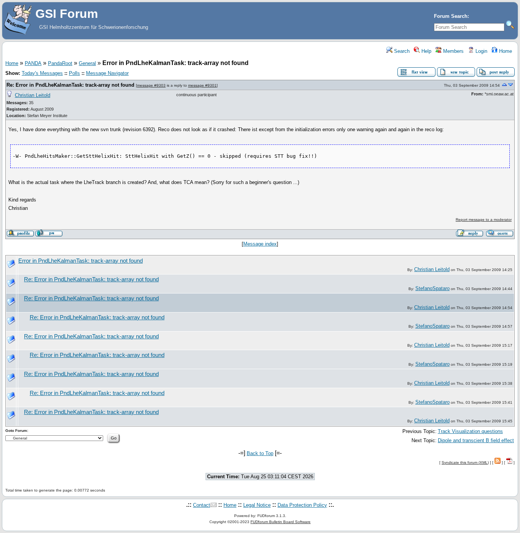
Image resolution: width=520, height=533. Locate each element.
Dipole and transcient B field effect (476, 440)
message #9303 (151, 85)
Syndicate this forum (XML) (465, 462)
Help (425, 51)
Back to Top (260, 453)
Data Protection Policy (302, 505)
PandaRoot (60, 63)
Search (401, 51)
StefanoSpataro (432, 288)
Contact (201, 505)
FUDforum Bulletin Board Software (280, 522)
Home (505, 51)
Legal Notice (257, 505)
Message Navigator (107, 73)
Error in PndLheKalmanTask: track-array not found (80, 261)
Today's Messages (42, 73)
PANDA (33, 63)
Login (480, 51)
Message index (260, 244)
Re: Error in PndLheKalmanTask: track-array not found (70, 85)
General (87, 63)
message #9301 (202, 85)
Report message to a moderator (484, 219)
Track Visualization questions (470, 431)
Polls (74, 73)
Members (453, 51)
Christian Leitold (32, 95)
